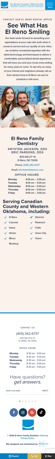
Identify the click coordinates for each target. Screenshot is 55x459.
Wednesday (14, 186)
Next (45, 391)
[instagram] (23, 412)
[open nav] (50, 5)
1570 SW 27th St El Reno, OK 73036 (28, 339)
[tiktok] (41, 412)
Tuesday (12, 183)
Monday (12, 179)
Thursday (13, 189)
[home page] (22, 5)
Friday (11, 193)
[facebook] (14, 412)
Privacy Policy (27, 438)
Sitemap (44, 435)
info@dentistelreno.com (30, 170)
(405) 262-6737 (31, 165)
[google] (32, 412)
